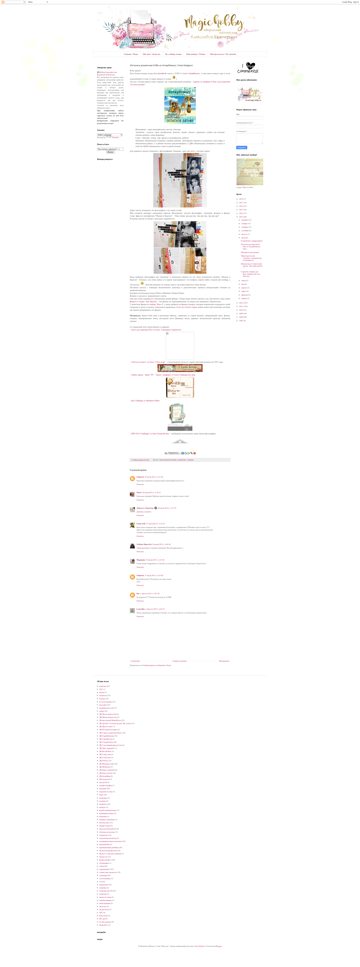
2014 (241, 213)
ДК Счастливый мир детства (110, 745)
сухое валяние (105, 878)
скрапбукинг (181, 460)
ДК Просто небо (105, 726)
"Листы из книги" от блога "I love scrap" (148, 362)
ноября (244, 223)
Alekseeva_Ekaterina (145, 508)
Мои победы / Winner (195, 54)
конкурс (102, 807)
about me (102, 906)
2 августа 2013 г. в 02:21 (155, 609)
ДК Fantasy (103, 760)
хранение (103, 894)
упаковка (102, 887)
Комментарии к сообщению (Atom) (157, 665)
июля (243, 237)
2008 (241, 317)
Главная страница (179, 661)
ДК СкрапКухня (105, 739)
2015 (241, 209)
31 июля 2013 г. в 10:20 (154, 575)
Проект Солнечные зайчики (110, 853)
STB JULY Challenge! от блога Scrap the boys (150, 433)
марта (244, 291)
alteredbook (162, 73)
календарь (103, 798)
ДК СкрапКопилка (106, 736)
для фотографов (105, 785)
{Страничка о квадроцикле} (252, 240)
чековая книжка (105, 900)
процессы (103, 856)
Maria (139, 492)
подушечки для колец (107, 838)
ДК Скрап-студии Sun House (110, 732)
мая (243, 284)
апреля (244, 287)
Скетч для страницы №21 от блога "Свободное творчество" (156, 329)
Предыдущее (224, 661)
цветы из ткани (105, 897)
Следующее (135, 661)
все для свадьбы (105, 701)
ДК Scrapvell (104, 779)
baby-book (103, 915)
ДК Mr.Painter (104, 767)
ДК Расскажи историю (108, 729)
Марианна (141, 559)
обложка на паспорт (107, 832)
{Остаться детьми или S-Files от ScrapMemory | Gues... (251, 246)
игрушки (102, 788)
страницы (190, 460)
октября (244, 227)
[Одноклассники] (188, 453)
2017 (241, 202)
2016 (241, 206)
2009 (241, 313)
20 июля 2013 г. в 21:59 (167, 508)
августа (244, 234)
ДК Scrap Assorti (105, 773)
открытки (103, 835)
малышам (103, 816)
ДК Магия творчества (108, 717)
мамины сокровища (107, 819)
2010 (241, 310)
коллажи (102, 801)
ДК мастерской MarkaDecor (110, 720)
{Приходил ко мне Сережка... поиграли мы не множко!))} (251, 257)
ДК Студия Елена (106, 742)
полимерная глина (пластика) (110, 841)
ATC (101, 912)
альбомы (102, 686)
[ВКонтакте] (182, 453)
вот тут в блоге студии (187, 307)
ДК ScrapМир (104, 776)
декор (101, 711)
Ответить (140, 484)
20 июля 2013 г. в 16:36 (154, 477)
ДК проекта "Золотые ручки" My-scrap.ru (115, 723)
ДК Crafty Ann (105, 754)
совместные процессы (108, 872)
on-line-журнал (105, 922)
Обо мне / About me (151, 54)
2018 (241, 199)
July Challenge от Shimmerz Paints (145, 400)
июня (243, 280)
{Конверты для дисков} (250, 252)
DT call (102, 918)
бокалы (102, 698)
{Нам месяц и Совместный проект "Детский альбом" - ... (252, 265)
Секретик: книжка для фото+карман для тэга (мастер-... (250, 273)
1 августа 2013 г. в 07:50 (149, 593)
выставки (103, 705)
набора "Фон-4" (156, 304)
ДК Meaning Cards (106, 763)
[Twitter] (185, 453)
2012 (241, 303)
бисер (101, 692)
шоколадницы (104, 903)
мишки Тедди (104, 825)
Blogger (219, 946)
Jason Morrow (199, 946)
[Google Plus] (194, 453)
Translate (115, 137)
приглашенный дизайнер (167, 460)
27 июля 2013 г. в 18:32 (155, 523)
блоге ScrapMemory (191, 73)
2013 (241, 216)
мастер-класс (104, 822)
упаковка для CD (105, 891)
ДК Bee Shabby (105, 751)
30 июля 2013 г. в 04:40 (161, 544)
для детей (103, 782)
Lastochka (141, 609)
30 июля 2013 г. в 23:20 (155, 560)
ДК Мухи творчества (107, 714)
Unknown (140, 476)
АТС (101, 689)
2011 (241, 306)
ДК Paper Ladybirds (107, 770)
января (244, 298)
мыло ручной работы (107, 828)
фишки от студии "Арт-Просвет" (144, 301)
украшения (103, 884)
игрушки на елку (105, 791)
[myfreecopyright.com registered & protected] (110, 74)
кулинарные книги (106, 813)
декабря (244, 220)
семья (101, 866)
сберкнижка (104, 863)
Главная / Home (131, 54)
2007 (241, 320)
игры (101, 794)
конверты (103, 804)
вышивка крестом (106, 708)
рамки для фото (105, 859)
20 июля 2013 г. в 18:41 (151, 492)
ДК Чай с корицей (106, 748)
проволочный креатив (108, 850)
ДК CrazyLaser (105, 757)
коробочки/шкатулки (107, 810)
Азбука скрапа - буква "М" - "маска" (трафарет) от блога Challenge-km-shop (163, 374)
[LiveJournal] (191, 453)
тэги (101, 881)
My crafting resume (173, 54)
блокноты (103, 695)
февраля (244, 295)
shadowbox (103, 925)
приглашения (104, 844)
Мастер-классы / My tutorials (223, 54)
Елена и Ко (141, 523)
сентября (245, 230)
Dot (138, 593)
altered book (104, 909)
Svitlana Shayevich (144, 544)
